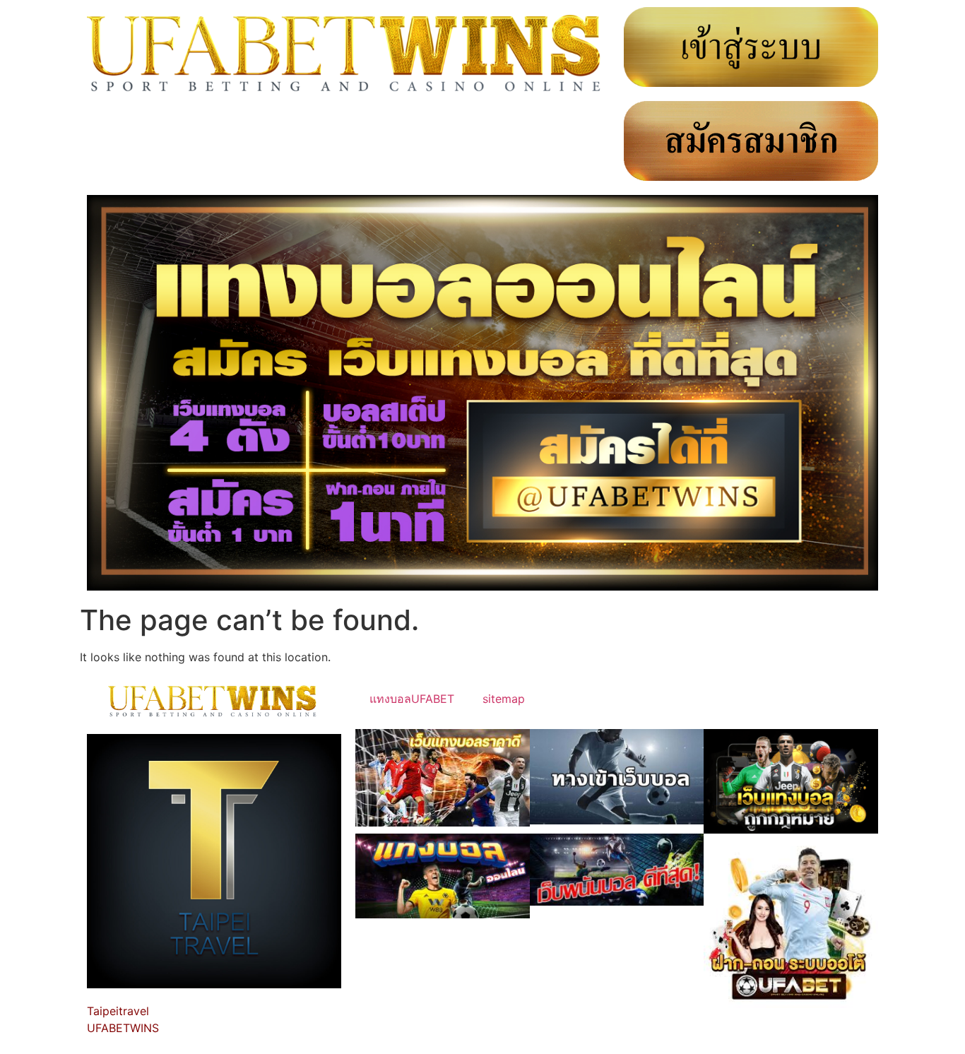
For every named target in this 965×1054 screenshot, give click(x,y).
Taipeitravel (118, 1011)
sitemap (503, 699)
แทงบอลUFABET (411, 699)
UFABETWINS (123, 1028)
